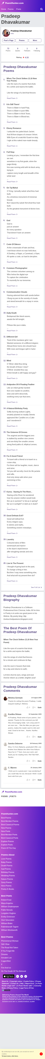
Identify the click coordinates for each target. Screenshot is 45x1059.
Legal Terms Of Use (27, 988)
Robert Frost (6, 900)
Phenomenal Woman (9, 941)
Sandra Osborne (15, 744)
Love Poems (6, 859)
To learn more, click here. (10, 1056)
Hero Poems (6, 886)
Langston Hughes (8, 913)
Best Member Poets (9, 835)
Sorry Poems (6, 882)
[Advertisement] (22, 1036)
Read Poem (11, 98)
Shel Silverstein (7, 920)
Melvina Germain (15, 698)
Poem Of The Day (8, 848)
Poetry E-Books (7, 889)
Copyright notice (16, 981)
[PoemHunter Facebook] (17, 976)
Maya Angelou (7, 903)
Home (3, 9)
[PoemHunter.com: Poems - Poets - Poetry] (12, 3)
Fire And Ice (6, 968)
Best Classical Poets (9, 838)
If (1, 964)
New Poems (6, 828)
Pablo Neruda (7, 910)
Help (22, 983)
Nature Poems (7, 879)
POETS (13, 796)
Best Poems (6, 818)
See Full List (35, 587)
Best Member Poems (9, 821)
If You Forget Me (8, 951)
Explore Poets (7, 845)
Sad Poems (6, 869)
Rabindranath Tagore (9, 927)
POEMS (4, 796)
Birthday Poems (7, 872)
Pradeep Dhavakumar (21, 31)
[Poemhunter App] (8, 976)
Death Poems (6, 866)
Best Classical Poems (10, 825)
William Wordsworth (9, 930)
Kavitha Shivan (14, 714)
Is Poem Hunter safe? (24, 986)
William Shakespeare (10, 907)
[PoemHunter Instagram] (25, 976)
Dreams (4, 954)
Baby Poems (6, 862)
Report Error (29, 983)
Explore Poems (7, 841)
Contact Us (14, 983)
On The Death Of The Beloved (13, 971)
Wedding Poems (8, 876)
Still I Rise (5, 944)
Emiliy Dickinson (8, 917)
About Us (5, 981)
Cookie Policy (29, 981)
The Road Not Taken (9, 948)
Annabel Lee (6, 958)
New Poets (5, 831)
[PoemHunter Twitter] (21, 976)
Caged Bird (5, 961)
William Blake (6, 923)
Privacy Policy (13, 988)
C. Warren (12, 768)
